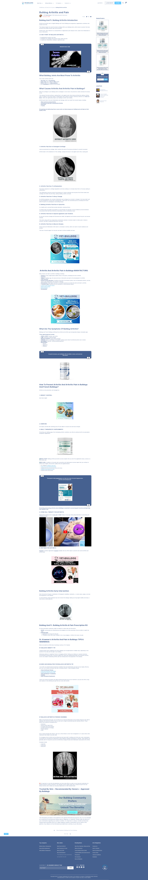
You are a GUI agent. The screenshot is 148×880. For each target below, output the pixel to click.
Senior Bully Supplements (44, 848)
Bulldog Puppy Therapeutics (45, 846)
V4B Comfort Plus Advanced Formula (48, 466)
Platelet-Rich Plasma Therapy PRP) (48, 672)
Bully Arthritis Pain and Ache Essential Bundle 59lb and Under (102, 51)
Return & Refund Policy (97, 850)
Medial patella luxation (45, 286)
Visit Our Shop (72, 812)
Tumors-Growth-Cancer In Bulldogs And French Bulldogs (104, 95)
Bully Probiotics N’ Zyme (62, 848)
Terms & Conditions (97, 854)
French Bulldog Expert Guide (81, 850)
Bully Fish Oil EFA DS (61, 846)
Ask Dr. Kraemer (96, 848)
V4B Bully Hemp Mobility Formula (47, 469)
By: (47, 15)
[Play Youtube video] (65, 531)
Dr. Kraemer (58, 3)
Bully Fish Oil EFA (60, 850)
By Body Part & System (50, 7)
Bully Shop (39, 3)
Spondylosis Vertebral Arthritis (104, 90)
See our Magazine (78, 858)
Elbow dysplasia (44, 287)
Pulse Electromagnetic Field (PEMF (48, 671)
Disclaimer (95, 856)
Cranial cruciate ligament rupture (48, 285)
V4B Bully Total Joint (51, 465)
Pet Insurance (78, 856)
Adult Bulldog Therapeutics (45, 850)
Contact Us (67, 3)
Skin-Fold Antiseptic (61, 852)
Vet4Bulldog (41, 7)
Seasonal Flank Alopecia (103, 101)
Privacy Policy (95, 852)
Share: (83, 16)
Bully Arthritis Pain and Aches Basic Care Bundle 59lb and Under (102, 68)
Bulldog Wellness (48, 3)
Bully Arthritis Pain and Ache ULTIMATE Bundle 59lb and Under (102, 34)
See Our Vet (110, 3)
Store (117, 3)
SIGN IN (100, 3)
